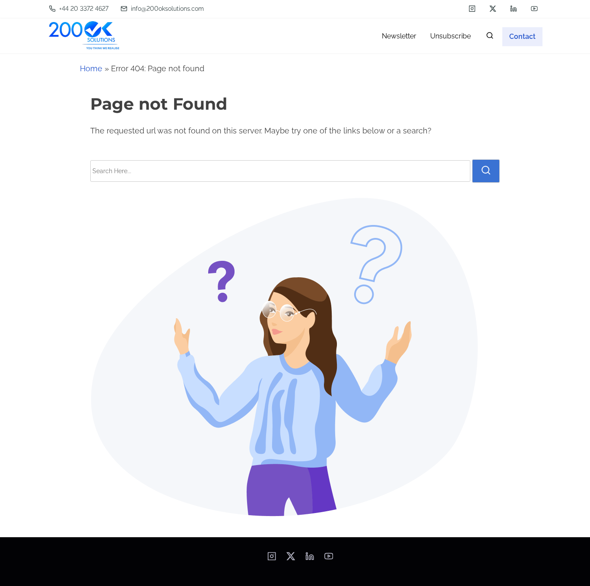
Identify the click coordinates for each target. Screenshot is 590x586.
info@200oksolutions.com (166, 8)
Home (91, 68)
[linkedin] (513, 9)
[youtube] (534, 9)
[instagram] (472, 9)
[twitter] (492, 9)
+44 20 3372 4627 (82, 8)
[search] (490, 37)
